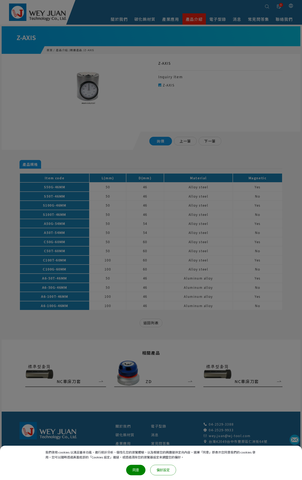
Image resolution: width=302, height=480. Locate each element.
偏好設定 (163, 470)
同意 (136, 470)
